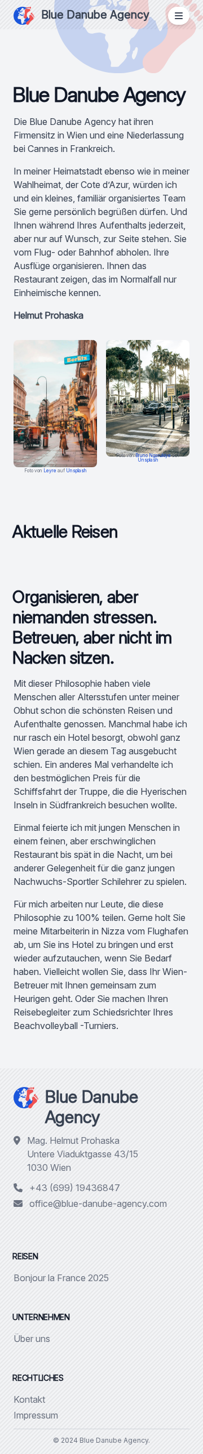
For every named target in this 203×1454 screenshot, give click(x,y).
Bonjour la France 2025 (61, 1277)
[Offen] (178, 16)
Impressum (36, 1415)
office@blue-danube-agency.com (98, 1203)
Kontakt (29, 1399)
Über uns (32, 1338)
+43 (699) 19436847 (74, 1187)
